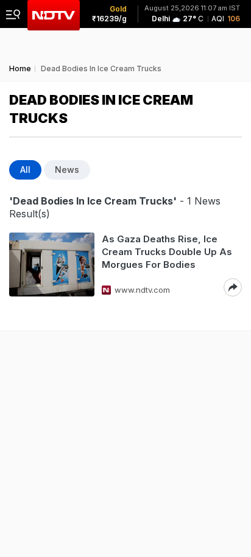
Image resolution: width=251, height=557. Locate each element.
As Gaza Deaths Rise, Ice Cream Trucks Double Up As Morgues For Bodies (167, 251)
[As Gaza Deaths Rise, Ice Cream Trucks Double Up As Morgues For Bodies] (51, 264)
